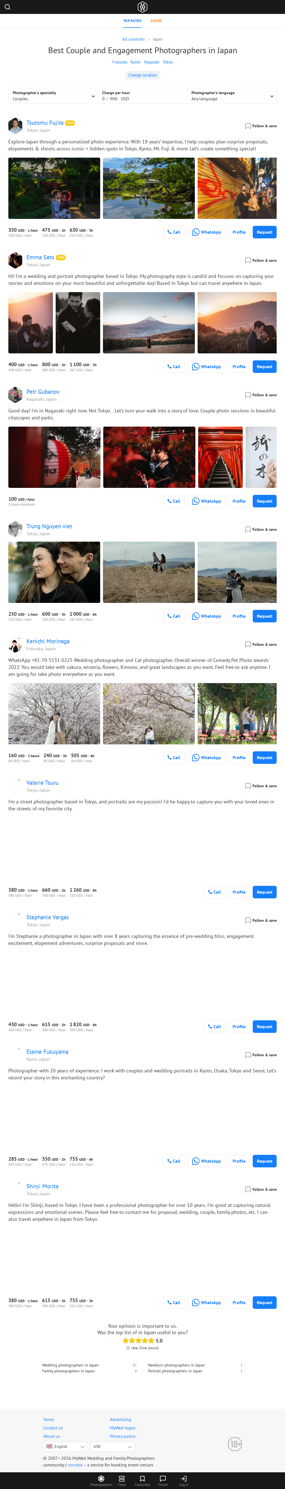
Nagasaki (151, 62)
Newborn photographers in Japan (176, 1365)
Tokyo (168, 62)
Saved (156, 20)
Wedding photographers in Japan (70, 1365)
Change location (142, 75)
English (61, 1446)
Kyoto (136, 62)
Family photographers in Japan (68, 1370)
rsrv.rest (75, 1465)
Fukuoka (119, 62)
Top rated (132, 20)
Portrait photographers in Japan (175, 1370)
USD (97, 1446)
